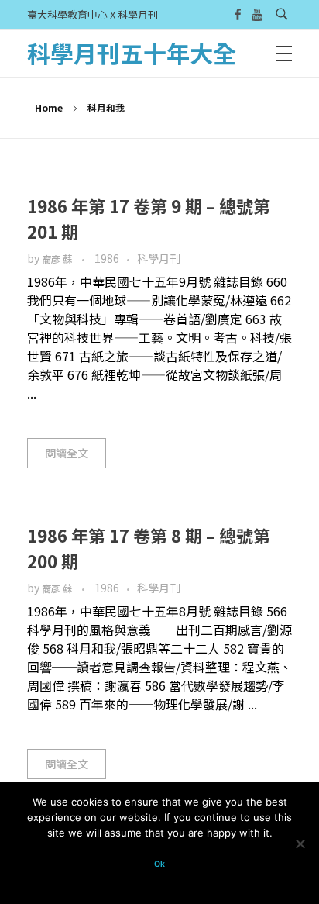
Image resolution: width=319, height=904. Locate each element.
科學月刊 (158, 258)
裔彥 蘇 (58, 259)
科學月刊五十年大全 (131, 53)
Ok (159, 864)
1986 (106, 258)
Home (49, 107)
